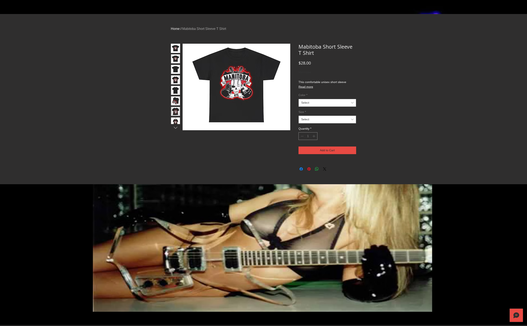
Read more (305, 86)
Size (302, 112)
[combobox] (327, 103)
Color (302, 95)
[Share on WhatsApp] (316, 169)
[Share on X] (324, 169)
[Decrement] (301, 136)
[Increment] (314, 136)
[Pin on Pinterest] (309, 169)
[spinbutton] (308, 136)
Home (175, 28)
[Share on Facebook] (301, 169)
